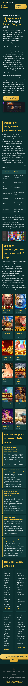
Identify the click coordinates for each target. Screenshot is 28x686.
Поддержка (19, 682)
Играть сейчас (11, 98)
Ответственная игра (10, 682)
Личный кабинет (5, 6)
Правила (8, 681)
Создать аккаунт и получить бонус (15, 658)
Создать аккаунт (18, 6)
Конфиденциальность (16, 681)
